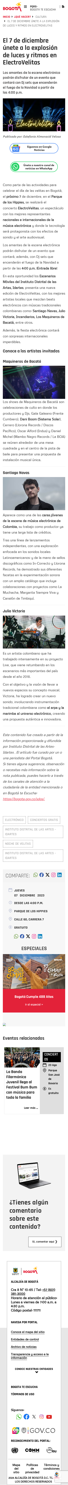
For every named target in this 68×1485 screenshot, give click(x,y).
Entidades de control (25, 1339)
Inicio (6, 17)
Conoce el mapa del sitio (28, 1332)
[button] (36, 875)
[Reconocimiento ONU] (15, 1450)
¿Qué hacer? (22, 17)
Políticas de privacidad (32, 1468)
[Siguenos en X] (34, 1417)
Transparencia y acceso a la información (30, 1356)
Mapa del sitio (16, 1468)
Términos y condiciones (51, 1466)
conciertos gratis (44, 820)
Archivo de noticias (24, 1347)
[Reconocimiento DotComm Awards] (32, 1450)
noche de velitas (18, 843)
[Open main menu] (25, 6)
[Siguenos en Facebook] (19, 1417)
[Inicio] (12, 6)
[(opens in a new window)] (53, 875)
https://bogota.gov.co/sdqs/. (24, 799)
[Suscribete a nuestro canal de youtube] (49, 1417)
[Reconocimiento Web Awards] (51, 1450)
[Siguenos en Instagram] (41, 1417)
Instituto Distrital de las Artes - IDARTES (30, 832)
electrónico (14, 820)
